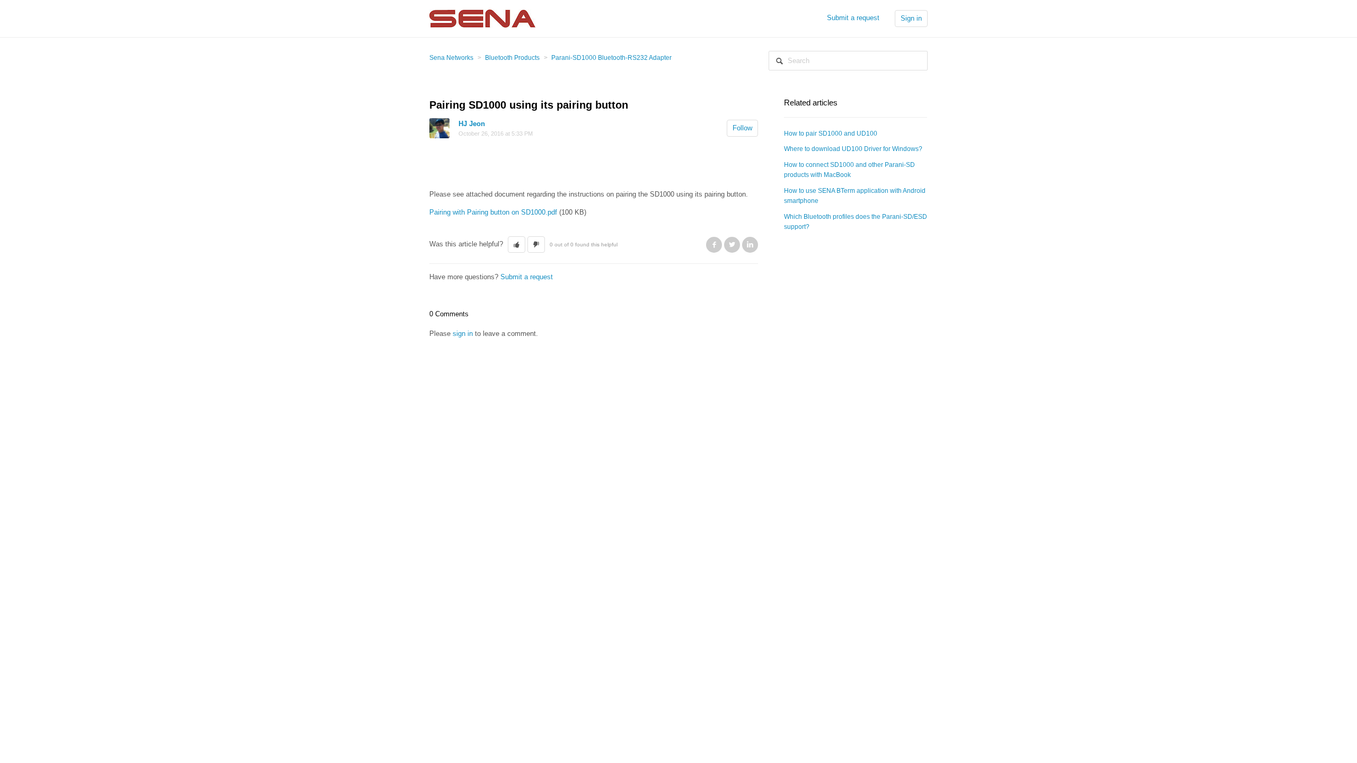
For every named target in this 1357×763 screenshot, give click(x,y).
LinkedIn (750, 245)
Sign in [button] (911, 18)
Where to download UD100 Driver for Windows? (853, 149)
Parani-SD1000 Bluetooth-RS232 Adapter (611, 57)
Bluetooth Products (512, 57)
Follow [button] (742, 128)
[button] (516, 244)
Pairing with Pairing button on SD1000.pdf (493, 212)
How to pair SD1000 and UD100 (830, 133)
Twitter (732, 245)
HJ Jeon (472, 124)
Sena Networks (451, 57)
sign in (463, 334)
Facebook (714, 245)
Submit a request (853, 18)
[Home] (482, 18)
